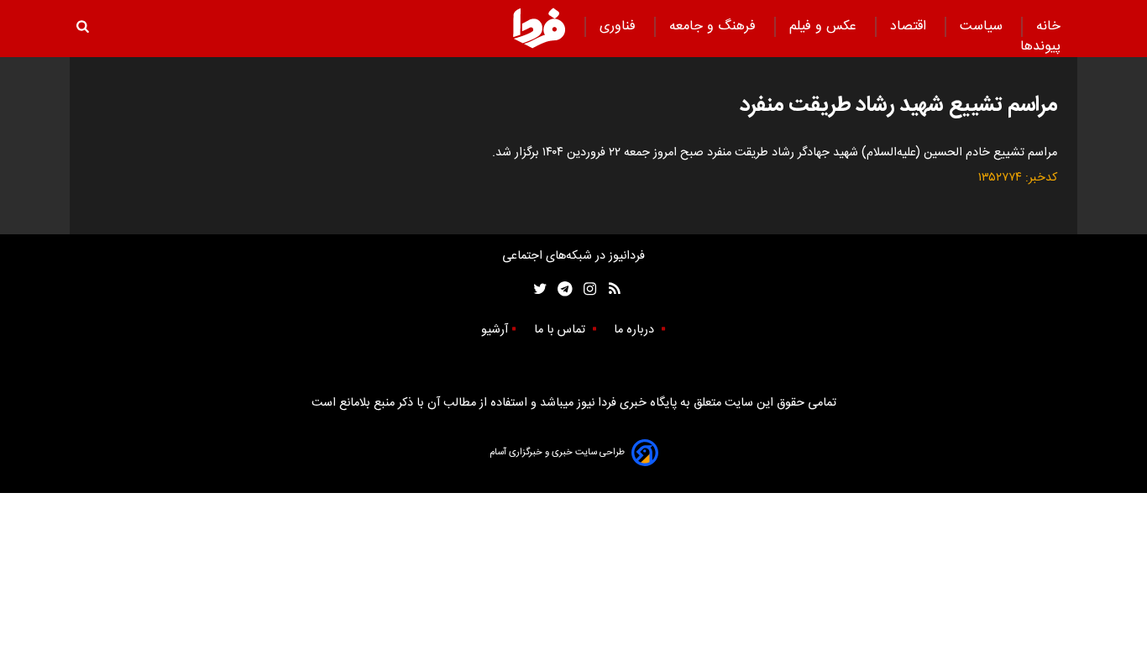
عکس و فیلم (825, 26)
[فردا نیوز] (539, 28)
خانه (1048, 26)
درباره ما (635, 330)
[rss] (609, 289)
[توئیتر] (536, 289)
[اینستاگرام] (586, 289)
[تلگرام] (560, 289)
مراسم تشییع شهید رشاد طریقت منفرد (898, 105)
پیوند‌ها (1040, 46)
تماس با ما (561, 330)
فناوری (620, 26)
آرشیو (494, 330)
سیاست (983, 26)
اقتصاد (910, 26)
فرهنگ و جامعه (714, 26)
